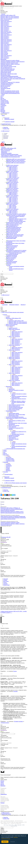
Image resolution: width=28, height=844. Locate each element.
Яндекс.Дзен (6, 128)
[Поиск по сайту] (2, 298)
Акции (2, 782)
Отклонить (12, 841)
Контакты (3, 793)
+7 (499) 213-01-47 (5, 112)
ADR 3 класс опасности (16, 375)
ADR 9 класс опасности (16, 347)
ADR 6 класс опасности (16, 360)
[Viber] (9, 495)
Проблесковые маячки (14, 413)
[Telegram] (14, 495)
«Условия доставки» (18, 721)
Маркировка (11, 389)
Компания (8, 464)
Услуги (2, 783)
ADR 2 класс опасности (16, 352)
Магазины (3, 796)
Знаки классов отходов (10, 518)
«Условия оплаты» (5, 722)
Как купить (8, 457)
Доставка (5, 583)
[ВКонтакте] (1, 495)
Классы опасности (13, 328)
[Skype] (13, 495)
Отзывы (5, 580)
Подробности (4, 542)
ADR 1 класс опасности (16, 339)
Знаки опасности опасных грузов (8, 516)
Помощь (2, 802)
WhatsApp (5, 127)
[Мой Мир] (5, 495)
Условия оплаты (4, 798)
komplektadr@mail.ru (6, 124)
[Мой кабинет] (1, 296)
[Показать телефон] (2, 309)
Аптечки (13, 442)
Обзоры (2, 810)
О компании (3, 788)
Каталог (8, 317)
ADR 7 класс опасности (16, 367)
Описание (5, 578)
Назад (8, 315)
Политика (3, 801)
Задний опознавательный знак (10, 517)
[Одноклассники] (3, 495)
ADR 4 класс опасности (16, 331)
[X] (7, 495)
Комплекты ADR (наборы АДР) (16, 320)
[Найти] (2, 9)
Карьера (2, 791)
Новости (3, 789)
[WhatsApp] (11, 495)
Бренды (2, 784)
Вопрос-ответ (6, 585)
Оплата (5, 582)
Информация (4, 794)
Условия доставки (5, 799)
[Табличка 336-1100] (5, 537)
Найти (2, 828)
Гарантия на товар (5, 800)
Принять (5, 841)
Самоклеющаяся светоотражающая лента (14, 512)
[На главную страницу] (7, 4)
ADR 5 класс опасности (16, 382)
